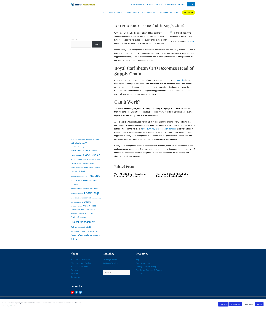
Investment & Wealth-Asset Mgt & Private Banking (85, 188)
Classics (73, 160)
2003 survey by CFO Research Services (159, 129)
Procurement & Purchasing (77, 213)
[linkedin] (76, 292)
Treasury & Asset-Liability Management (85, 235)
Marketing (87, 202)
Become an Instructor (79, 267)
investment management (77, 193)
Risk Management (78, 227)
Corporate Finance (93, 160)
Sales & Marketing (75, 231)
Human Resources (90, 180)
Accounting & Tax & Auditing (85, 139)
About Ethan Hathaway (80, 260)
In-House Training (110, 263)
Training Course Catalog (146, 267)
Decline (259, 304)
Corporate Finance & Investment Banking (82, 163)
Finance (74, 180)
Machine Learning (96, 198)
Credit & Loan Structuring (77, 167)
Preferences (248, 304)
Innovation (74, 184)
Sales (88, 227)
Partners (74, 270)
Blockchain (94, 150)
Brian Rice (180, 80)
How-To (80, 180)
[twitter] (81, 292)
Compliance (81, 160)
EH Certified (82, 171)
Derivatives (97, 167)
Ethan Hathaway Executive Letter (79, 176)
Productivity (90, 213)
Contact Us (75, 277)
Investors (74, 274)
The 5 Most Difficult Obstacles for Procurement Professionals (130, 175)
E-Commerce (74, 171)
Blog (137, 260)
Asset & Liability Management (79, 147)
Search (74, 39)
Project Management (83, 221)
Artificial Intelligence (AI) (79, 143)
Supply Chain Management (90, 231)
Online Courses (89, 206)
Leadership (91, 193)
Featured (94, 175)
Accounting (74, 139)
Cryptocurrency (88, 167)
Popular (92, 210)
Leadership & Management (81, 198)
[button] (161, 4)
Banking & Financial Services (81, 150)
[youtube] (72, 292)
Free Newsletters (143, 263)
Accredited (96, 139)
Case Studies (91, 155)
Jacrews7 (191, 41)
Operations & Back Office (80, 210)
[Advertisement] (86, 92)
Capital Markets (76, 155)
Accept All (223, 304)
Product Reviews (78, 217)
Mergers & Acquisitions (76, 206)
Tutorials (75, 239)
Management (76, 202)
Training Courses (110, 260)
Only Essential (235, 304)
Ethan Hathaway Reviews (81, 263)
